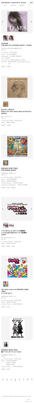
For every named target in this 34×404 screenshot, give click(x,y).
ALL (5, 5)
